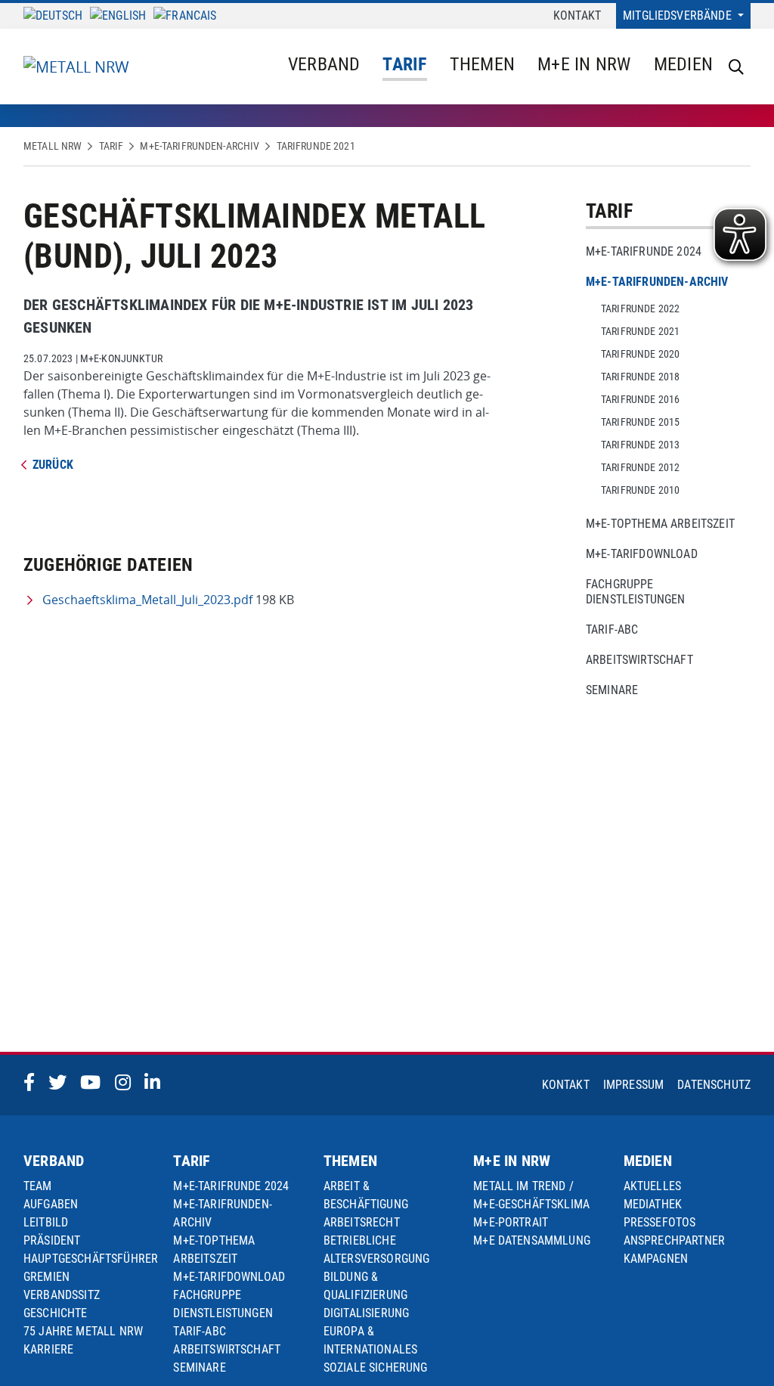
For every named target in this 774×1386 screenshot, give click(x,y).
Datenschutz (714, 1084)
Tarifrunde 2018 (640, 377)
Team (37, 1186)
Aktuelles (652, 1186)
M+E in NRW (583, 64)
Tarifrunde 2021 (316, 146)
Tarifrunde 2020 (640, 354)
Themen (482, 64)
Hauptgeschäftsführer (90, 1258)
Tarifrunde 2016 (640, 399)
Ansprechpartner (674, 1240)
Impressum (633, 1084)
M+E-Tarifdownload (642, 554)
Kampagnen (656, 1258)
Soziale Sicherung (376, 1367)
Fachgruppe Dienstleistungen (636, 591)
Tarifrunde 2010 (640, 490)
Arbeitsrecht (362, 1222)
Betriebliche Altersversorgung (377, 1249)
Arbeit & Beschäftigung (366, 1195)
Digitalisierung (366, 1313)
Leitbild (45, 1222)
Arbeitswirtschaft (639, 660)
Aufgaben (50, 1204)
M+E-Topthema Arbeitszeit (660, 523)
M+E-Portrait (510, 1222)
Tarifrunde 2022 (640, 308)
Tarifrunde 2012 (640, 467)
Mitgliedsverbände (679, 15)
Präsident (51, 1240)
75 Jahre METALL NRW (83, 1331)
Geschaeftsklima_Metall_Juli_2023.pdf (147, 599)
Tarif (404, 64)
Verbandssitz (61, 1295)
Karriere (48, 1349)
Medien (683, 64)
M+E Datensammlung (531, 1240)
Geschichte (55, 1313)
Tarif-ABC (612, 629)
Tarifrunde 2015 (640, 422)
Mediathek (653, 1204)
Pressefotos (660, 1222)
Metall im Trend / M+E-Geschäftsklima (531, 1195)
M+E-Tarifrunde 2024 (643, 251)
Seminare (612, 690)
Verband (324, 64)
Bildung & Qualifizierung (365, 1286)
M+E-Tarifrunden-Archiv (199, 146)
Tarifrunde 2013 (640, 445)
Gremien (46, 1277)
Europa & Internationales (370, 1340)
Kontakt (577, 15)
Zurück (53, 464)
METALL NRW (52, 146)
